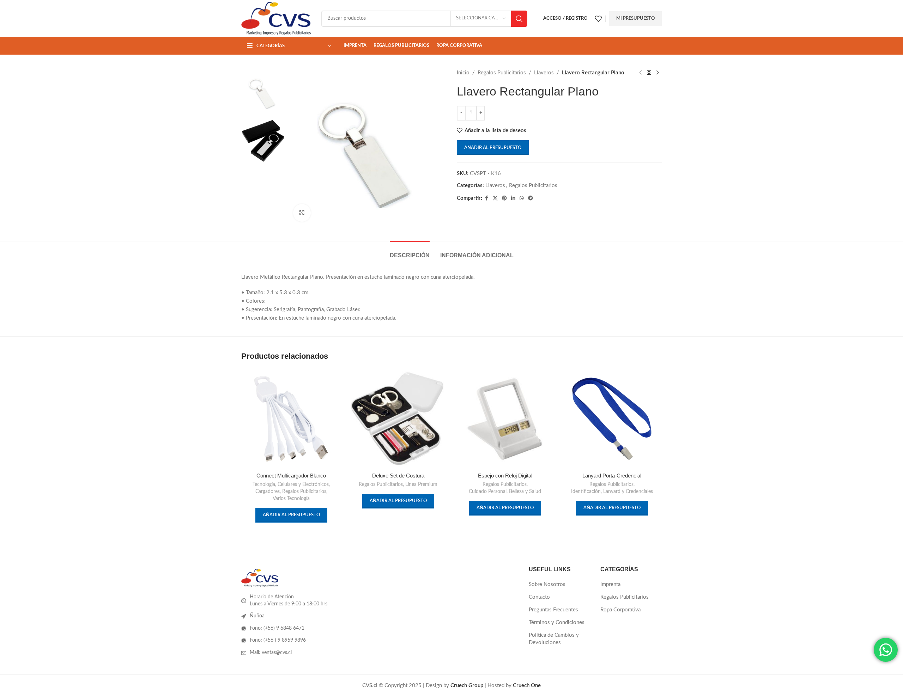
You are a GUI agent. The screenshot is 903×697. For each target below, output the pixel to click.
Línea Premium (421, 484)
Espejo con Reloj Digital (505, 476)
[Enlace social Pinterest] (504, 198)
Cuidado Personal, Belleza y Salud (505, 491)
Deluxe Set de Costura (398, 476)
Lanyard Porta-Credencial (611, 476)
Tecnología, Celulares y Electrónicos (291, 484)
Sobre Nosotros (547, 584)
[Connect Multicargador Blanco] (291, 419)
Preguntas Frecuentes (553, 609)
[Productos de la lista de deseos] (598, 19)
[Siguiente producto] (657, 73)
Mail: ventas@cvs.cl (271, 652)
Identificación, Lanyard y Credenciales (612, 491)
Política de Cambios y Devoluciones (554, 639)
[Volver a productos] (649, 73)
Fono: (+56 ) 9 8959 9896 (278, 640)
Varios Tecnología (291, 498)
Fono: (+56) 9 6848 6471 (277, 628)
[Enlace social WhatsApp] (521, 198)
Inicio (463, 72)
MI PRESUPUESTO (635, 18)
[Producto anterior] (640, 73)
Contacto (539, 597)
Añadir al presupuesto (492, 148)
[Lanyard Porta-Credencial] (612, 419)
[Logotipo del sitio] (276, 18)
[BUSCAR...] (519, 19)
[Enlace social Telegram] (530, 198)
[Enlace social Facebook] (486, 198)
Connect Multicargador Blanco (291, 476)
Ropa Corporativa (620, 609)
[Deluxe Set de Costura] (398, 419)
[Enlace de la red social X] (495, 198)
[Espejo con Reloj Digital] (505, 419)
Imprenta (610, 584)
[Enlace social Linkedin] (513, 198)
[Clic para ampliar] (302, 213)
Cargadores (267, 491)
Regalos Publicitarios (502, 72)
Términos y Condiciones (556, 622)
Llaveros (544, 72)
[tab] (410, 252)
